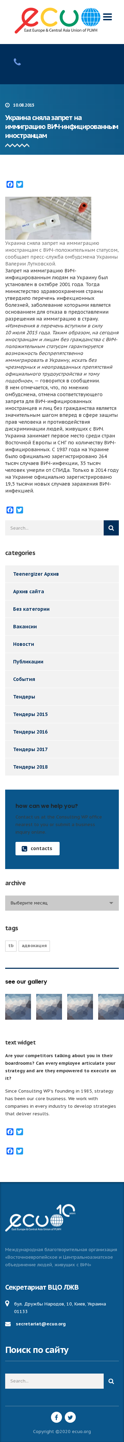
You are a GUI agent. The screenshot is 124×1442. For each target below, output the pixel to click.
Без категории (31, 609)
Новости (23, 644)
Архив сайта (28, 591)
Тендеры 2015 (30, 714)
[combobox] (62, 903)
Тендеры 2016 (30, 732)
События (24, 679)
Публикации (28, 662)
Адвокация (34, 945)
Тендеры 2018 (30, 767)
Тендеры (24, 697)
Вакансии (25, 627)
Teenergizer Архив (36, 574)
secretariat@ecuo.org (41, 1324)
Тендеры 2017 (30, 749)
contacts (41, 848)
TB (10, 945)
